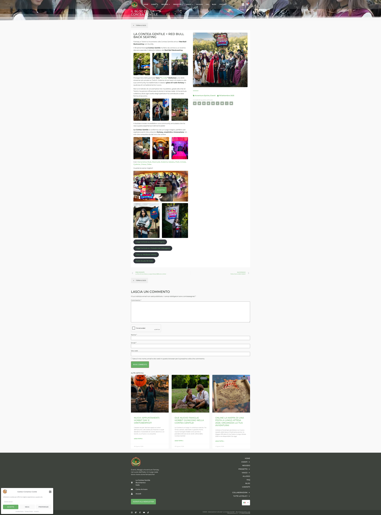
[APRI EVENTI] (157, 4)
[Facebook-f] (140, 512)
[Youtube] (144, 512)
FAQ (248, 480)
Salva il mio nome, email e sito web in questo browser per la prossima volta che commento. (169, 359)
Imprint (36, 511)
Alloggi (246, 476)
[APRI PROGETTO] (182, 4)
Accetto (161, 190)
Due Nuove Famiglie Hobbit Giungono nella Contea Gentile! (189, 420)
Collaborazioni (239, 492)
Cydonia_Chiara (139, 164)
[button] (50, 492)
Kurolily (164, 78)
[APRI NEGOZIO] (169, 4)
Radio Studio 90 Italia (144, 261)
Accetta (10, 507)
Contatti (246, 487)
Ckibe (149, 164)
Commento (136, 300)
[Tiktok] (148, 512)
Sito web (134, 351)
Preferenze (43, 507)
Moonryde (156, 162)
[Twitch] (136, 512)
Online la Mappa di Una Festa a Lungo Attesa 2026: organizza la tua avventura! (229, 422)
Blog (247, 483)
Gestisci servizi (8, 501)
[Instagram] (132, 512)
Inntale (183, 162)
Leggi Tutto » (138, 438)
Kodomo (164, 162)
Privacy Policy (29, 511)
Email (133, 343)
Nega (27, 507)
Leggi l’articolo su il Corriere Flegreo (150, 242)
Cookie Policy (20, 511)
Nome (134, 335)
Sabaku (172, 162)
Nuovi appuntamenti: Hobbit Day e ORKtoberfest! (147, 420)
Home (247, 458)
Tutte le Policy (240, 496)
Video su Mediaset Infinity (146, 255)
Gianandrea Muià (144, 162)
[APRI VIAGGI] (192, 4)
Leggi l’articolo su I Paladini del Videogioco (153, 248)
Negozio (246, 465)
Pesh (177, 162)
